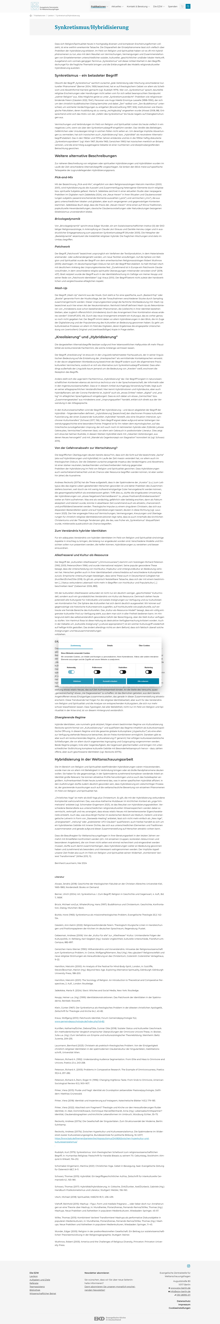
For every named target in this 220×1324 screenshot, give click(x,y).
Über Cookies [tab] (144, 646)
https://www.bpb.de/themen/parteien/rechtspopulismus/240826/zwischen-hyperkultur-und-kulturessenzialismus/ (102, 1140)
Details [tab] (110, 646)
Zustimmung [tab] (76, 646)
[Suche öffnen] (188, 6)
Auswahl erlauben (110, 681)
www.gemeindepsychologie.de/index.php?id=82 (79, 1021)
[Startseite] (31, 15)
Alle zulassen (143, 681)
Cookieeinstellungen (179, 1308)
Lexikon (51, 16)
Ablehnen (77, 681)
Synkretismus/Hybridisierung (68, 16)
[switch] (97, 672)
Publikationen (39, 16)
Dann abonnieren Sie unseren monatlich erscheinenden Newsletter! (110, 1288)
